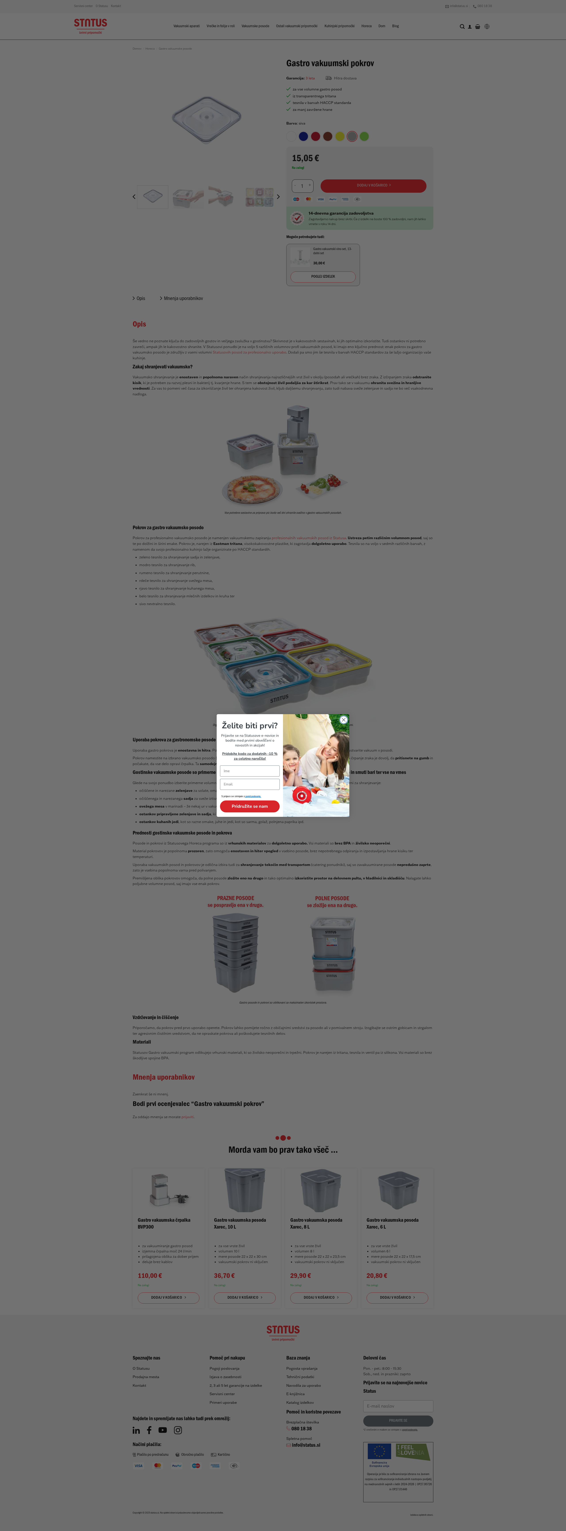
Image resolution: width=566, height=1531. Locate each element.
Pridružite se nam (250, 806)
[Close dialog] (344, 720)
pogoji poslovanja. (253, 797)
